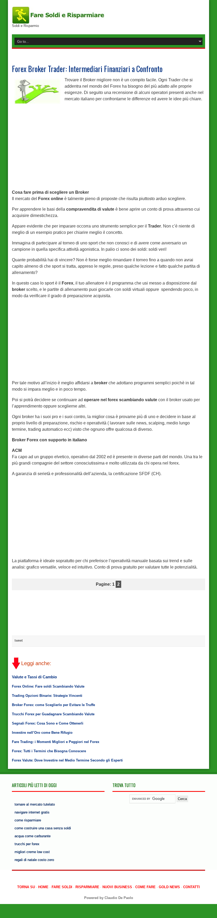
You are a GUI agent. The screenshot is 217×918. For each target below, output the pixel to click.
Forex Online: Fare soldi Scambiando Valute (48, 686)
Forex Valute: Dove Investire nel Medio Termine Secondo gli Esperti (67, 760)
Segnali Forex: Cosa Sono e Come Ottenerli (47, 723)
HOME (43, 887)
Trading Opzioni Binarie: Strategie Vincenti (47, 696)
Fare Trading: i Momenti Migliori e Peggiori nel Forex (55, 742)
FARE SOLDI (62, 887)
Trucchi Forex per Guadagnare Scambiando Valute (53, 714)
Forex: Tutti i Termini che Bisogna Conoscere (49, 751)
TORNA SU (26, 887)
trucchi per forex (27, 844)
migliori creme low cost (32, 852)
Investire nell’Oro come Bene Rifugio (42, 733)
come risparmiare (28, 820)
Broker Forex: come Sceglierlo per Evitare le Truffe (53, 705)
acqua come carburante (33, 836)
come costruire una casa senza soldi (43, 828)
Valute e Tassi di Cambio (34, 677)
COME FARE (145, 887)
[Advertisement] (108, 144)
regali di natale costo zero (34, 860)
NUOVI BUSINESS (117, 887)
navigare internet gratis (32, 812)
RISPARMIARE (87, 887)
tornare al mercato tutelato (35, 804)
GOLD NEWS (169, 887)
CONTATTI (191, 887)
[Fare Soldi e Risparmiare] (58, 15)
